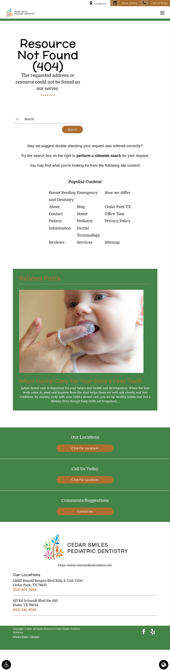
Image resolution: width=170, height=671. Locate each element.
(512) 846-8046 (24, 610)
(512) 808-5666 (25, 590)
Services (84, 242)
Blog (81, 207)
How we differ (117, 193)
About (54, 207)
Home (82, 214)
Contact (56, 214)
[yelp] (152, 631)
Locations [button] (100, 3)
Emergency (87, 193)
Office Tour (115, 214)
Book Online (129, 3)
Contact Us (85, 511)
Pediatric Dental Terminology (88, 228)
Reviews (56, 242)
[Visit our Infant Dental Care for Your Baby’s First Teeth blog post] (81, 374)
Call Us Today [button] (159, 3)
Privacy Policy (118, 221)
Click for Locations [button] (85, 448)
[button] (163, 13)
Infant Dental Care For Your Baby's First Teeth (80, 381)
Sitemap (112, 242)
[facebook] (143, 631)
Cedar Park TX (118, 207)
